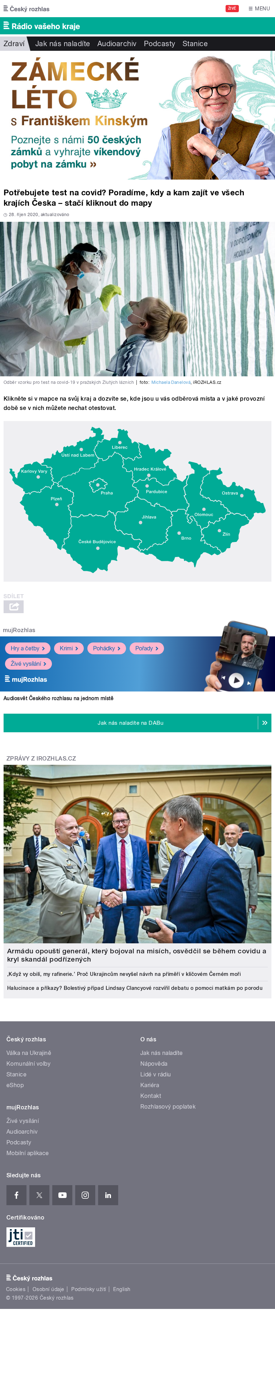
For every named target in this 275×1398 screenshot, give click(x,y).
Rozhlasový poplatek (168, 1106)
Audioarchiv (117, 43)
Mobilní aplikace (27, 1153)
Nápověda (154, 1063)
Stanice (195, 43)
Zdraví (14, 43)
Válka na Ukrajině (28, 1053)
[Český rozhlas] (26, 8)
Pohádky (104, 648)
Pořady (144, 648)
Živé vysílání (26, 663)
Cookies (15, 1289)
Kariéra (149, 1085)
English (121, 1289)
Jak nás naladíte (62, 43)
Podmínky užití (88, 1289)
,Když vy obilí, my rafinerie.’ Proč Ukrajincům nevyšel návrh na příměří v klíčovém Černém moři (124, 974)
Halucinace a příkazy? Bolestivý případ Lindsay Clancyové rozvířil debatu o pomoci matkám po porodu (134, 988)
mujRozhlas (19, 630)
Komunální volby (28, 1063)
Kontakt (150, 1096)
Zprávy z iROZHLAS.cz (41, 758)
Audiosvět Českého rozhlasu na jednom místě (59, 698)
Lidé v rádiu (155, 1074)
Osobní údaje (48, 1289)
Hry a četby (25, 648)
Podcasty (159, 43)
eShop (15, 1085)
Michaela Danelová (170, 382)
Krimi (66, 648)
